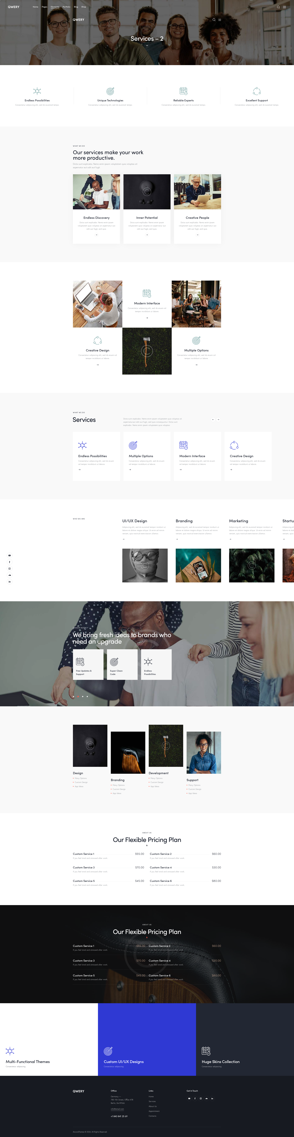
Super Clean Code (116, 672)
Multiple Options (196, 350)
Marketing (238, 520)
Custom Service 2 (161, 853)
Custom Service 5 (84, 880)
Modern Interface (147, 303)
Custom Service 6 (161, 880)
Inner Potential (147, 217)
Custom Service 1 (83, 853)
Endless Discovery (96, 217)
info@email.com (117, 1109)
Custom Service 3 (84, 867)
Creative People (197, 217)
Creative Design (97, 350)
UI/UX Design (134, 520)
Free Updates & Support (83, 672)
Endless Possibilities (150, 672)
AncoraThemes (78, 1132)
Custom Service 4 (161, 867)
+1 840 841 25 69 (119, 1116)
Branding (184, 520)
